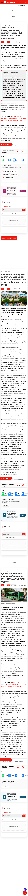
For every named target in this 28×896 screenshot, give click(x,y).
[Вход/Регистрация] (22, 2)
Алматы (6, 505)
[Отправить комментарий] (23, 210)
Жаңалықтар (11, 10)
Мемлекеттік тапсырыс (17, 271)
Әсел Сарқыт (16, 25)
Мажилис (6, 174)
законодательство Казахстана (12, 180)
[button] (22, 5)
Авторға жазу (23, 42)
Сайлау (6, 786)
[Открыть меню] (2, 2)
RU (25, 2)
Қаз (8, 42)
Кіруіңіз (6, 206)
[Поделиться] (25, 893)
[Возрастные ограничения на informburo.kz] (19, 2)
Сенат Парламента (8, 177)
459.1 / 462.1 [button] (7, 6)
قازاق (15, 42)
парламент (15, 174)
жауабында (4, 62)
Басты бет (3, 10)
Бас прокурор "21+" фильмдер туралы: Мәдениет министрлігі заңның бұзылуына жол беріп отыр (13, 118)
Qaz (11, 42)
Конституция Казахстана (10, 171)
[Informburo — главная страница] (10, 2)
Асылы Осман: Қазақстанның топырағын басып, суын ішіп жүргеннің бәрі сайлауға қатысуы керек (14, 684)
